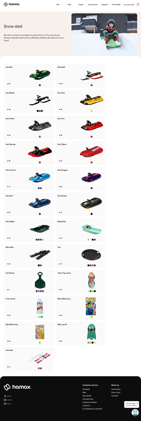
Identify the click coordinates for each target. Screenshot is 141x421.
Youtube (9, 403)
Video (84, 392)
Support (105, 4)
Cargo (80, 4)
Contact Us (86, 405)
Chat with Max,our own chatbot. (131, 404)
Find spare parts (87, 399)
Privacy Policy (115, 392)
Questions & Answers (89, 402)
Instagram (9, 400)
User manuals (86, 396)
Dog (69, 4)
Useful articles (116, 389)
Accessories (93, 4)
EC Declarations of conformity (92, 409)
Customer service (90, 385)
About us (115, 385)
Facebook (9, 396)
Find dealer (116, 4)
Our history (114, 396)
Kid (58, 4)
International (128, 5)
